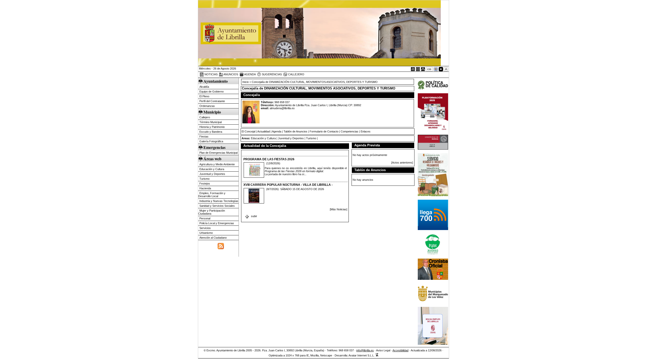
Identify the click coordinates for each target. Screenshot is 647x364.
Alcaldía (204, 86)
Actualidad (263, 131)
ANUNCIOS (230, 74)
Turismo (204, 178)
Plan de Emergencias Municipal (218, 152)
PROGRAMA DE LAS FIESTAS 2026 (268, 159)
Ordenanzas (207, 105)
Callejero (204, 117)
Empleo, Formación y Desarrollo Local (211, 195)
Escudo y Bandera (210, 131)
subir (253, 216)
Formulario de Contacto (324, 131)
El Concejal (248, 131)
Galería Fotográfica (211, 141)
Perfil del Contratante (212, 101)
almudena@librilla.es (282, 108)
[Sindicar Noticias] (221, 245)
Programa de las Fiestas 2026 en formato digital (294, 171)
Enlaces (366, 131)
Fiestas (204, 136)
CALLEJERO (295, 74)
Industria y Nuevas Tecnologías (218, 200)
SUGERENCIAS (271, 74)
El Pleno (204, 96)
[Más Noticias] (338, 209)
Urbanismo (206, 232)
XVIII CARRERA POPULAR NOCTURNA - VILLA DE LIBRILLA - (288, 185)
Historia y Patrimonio (212, 126)
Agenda (276, 131)
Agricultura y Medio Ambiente (217, 164)
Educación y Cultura (211, 169)
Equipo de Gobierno (211, 91)
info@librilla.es (365, 350)
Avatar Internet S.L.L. (362, 355)
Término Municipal (210, 122)
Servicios (205, 228)
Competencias (349, 131)
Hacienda (205, 188)
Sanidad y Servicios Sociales (217, 205)
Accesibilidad (400, 350)
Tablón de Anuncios (295, 131)
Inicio (245, 81)
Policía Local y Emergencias (216, 223)
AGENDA (250, 74)
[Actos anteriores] (402, 162)
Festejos (204, 183)
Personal (204, 218)
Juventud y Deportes (212, 173)
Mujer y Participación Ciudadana (211, 212)
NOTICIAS (211, 74)
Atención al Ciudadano (213, 237)
